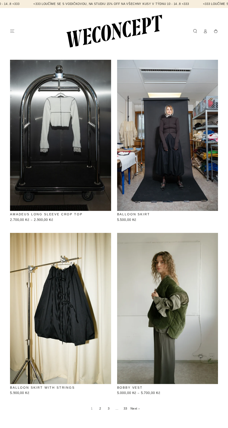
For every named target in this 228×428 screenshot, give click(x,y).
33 (125, 408)
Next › (135, 408)
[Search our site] (195, 31)
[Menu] (12, 31)
